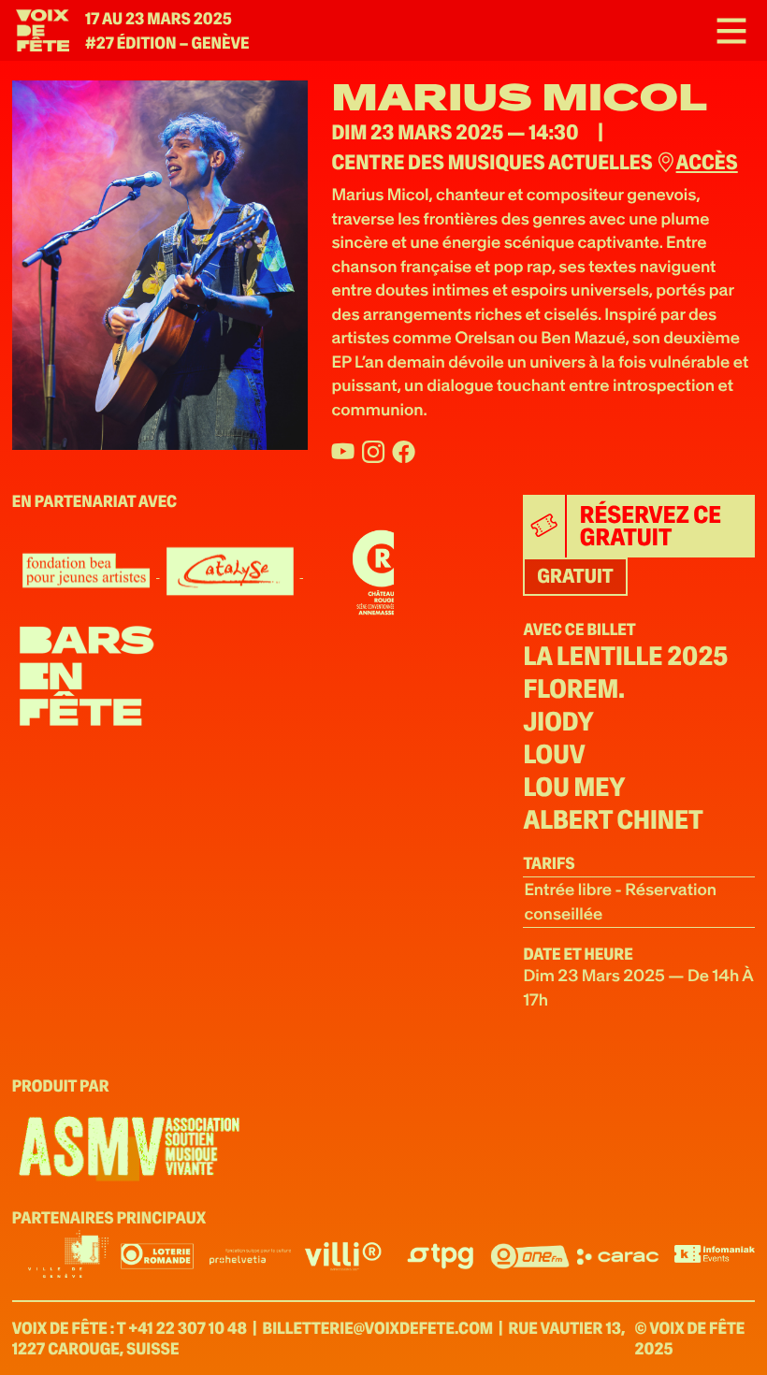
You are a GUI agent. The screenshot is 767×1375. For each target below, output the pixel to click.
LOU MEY (574, 787)
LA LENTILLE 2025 (625, 657)
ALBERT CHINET (612, 820)
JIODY (558, 722)
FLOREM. (574, 689)
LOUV (554, 755)
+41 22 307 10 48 (187, 1328)
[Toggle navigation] (725, 31)
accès (706, 162)
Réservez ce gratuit (650, 526)
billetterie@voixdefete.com (378, 1328)
